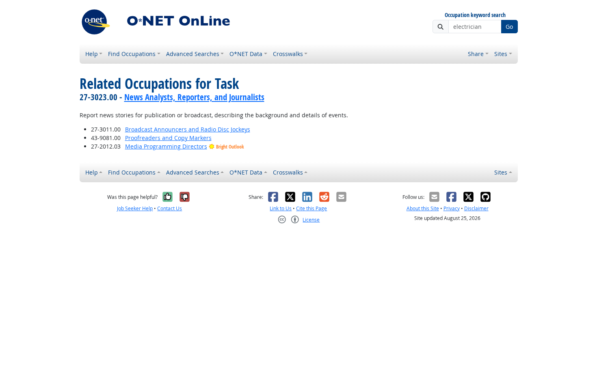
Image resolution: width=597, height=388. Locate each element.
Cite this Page (311, 208)
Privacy (451, 208)
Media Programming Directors (166, 146)
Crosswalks (288, 54)
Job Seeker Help (135, 208)
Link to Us (281, 208)
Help (91, 54)
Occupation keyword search (475, 15)
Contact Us (169, 208)
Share (476, 54)
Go (509, 26)
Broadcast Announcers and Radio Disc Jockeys (187, 129)
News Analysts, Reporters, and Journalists (194, 97)
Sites (500, 54)
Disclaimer (476, 208)
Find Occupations (132, 54)
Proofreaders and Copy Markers (168, 138)
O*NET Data (245, 54)
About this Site (423, 208)
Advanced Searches (192, 54)
